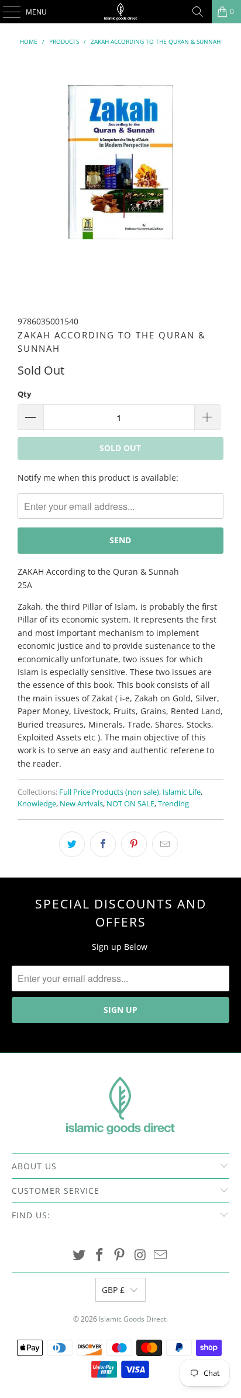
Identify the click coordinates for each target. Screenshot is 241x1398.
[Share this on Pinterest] (134, 844)
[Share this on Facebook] (103, 844)
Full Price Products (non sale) (109, 792)
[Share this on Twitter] (72, 844)
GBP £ (113, 1289)
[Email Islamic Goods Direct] (161, 1255)
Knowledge (37, 804)
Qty (24, 394)
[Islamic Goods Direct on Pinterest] (120, 1255)
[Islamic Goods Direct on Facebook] (99, 1255)
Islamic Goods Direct (132, 1319)
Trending (173, 804)
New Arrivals (81, 804)
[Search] (198, 11)
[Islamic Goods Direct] (120, 11)
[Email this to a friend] (165, 844)
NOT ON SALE (130, 804)
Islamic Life (182, 792)
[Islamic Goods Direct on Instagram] (140, 1255)
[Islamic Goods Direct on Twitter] (79, 1255)
